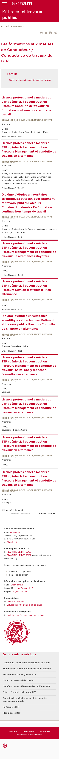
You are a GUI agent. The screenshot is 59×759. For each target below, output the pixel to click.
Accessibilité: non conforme (29, 735)
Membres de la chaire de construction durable (27, 668)
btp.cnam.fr (15, 532)
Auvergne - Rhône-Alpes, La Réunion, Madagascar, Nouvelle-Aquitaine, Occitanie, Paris (29, 231)
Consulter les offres (16, 601)
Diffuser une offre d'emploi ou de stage (24, 605)
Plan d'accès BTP (11, 713)
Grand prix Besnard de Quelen (18, 680)
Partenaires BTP (11, 707)
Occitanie (6, 392)
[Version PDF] (50, 33)
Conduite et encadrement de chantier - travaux (30, 80)
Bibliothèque (28, 731)
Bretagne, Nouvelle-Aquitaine (15, 346)
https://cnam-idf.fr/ (24, 588)
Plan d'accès (12, 542)
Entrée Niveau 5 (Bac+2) (13, 137)
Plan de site (45, 731)
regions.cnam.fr (20, 591)
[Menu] (4, 3)
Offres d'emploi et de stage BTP (19, 692)
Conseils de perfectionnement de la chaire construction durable (25, 699)
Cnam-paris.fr (17, 585)
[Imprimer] (41, 33)
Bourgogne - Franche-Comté (14, 430)
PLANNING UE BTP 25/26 (19, 552)
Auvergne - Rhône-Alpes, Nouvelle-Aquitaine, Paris (25, 132)
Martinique (6, 502)
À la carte (6, 124)
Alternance (6, 165)
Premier (15, 513)
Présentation (17, 26)
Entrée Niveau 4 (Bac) (12, 237)
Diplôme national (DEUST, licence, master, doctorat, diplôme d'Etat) (27, 120)
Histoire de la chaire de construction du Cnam (26, 662)
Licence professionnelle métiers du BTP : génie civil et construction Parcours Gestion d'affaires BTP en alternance (26, 288)
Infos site (13, 731)
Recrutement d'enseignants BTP (19, 674)
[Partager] (55, 33)
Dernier (51, 513)
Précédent (25, 513)
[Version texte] (46, 33)
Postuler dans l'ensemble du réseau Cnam (26, 615)
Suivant (42, 513)
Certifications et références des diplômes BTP (26, 686)
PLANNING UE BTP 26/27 (19, 555)
